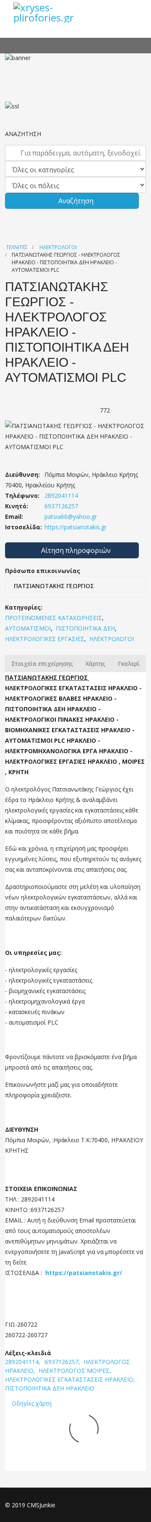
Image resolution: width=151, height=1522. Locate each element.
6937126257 (60, 506)
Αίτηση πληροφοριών (75, 550)
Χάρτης (95, 664)
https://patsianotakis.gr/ (83, 1273)
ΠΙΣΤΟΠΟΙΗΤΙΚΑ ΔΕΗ (85, 628)
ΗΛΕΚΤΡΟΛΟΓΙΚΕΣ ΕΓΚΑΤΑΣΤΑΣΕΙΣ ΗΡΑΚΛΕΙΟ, (71, 1379)
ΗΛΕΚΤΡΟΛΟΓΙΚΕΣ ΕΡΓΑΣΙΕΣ (44, 639)
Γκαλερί (129, 664)
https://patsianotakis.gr (75, 527)
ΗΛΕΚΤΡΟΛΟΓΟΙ (58, 247)
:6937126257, (63, 1362)
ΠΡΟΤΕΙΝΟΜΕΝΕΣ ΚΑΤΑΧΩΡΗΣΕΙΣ (53, 618)
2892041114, (23, 1362)
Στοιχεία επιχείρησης (42, 664)
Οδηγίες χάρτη (32, 1403)
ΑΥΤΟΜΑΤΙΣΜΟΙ (28, 628)
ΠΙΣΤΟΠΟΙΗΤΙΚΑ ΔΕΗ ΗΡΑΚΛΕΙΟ (49, 1388)
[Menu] (134, 12)
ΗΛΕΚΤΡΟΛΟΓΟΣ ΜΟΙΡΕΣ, (76, 1371)
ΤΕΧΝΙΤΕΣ (17, 247)
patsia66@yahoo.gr (70, 516)
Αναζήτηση (75, 200)
